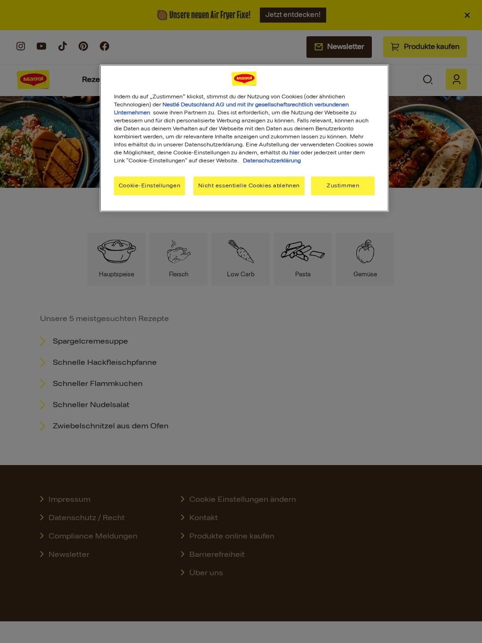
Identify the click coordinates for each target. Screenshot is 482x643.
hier (294, 152)
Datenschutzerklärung (272, 160)
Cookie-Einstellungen (149, 185)
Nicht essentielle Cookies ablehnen (248, 185)
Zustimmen (343, 185)
